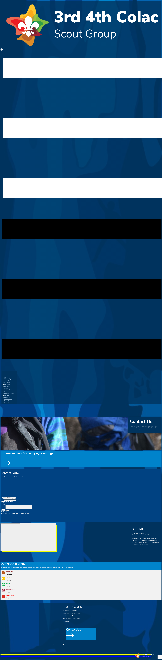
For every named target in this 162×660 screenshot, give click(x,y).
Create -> (8, 580)
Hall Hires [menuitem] (6, 395)
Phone (2, 500)
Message (3, 509)
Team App (75, 616)
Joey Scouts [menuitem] (7, 384)
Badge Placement (76, 613)
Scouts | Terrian (76, 618)
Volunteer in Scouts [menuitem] (9, 393)
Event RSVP (75, 610)
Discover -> (9, 574)
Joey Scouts (66, 610)
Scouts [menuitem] (6, 388)
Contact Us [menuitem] (7, 397)
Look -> (8, 592)
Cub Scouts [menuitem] (7, 386)
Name (2, 497)
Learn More (63, 645)
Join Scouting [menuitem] (7, 379)
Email (2, 498)
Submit (3, 510)
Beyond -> (9, 599)
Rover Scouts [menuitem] (7, 391)
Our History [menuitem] (7, 382)
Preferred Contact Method (7, 501)
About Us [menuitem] (6, 381)
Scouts (64, 616)
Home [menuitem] (5, 377)
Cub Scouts (66, 613)
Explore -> (9, 586)
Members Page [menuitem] (8, 399)
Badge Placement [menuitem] (8, 401)
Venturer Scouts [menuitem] (8, 390)
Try (1, 49)
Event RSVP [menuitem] (7, 402)
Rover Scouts (66, 621)
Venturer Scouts (67, 618)
